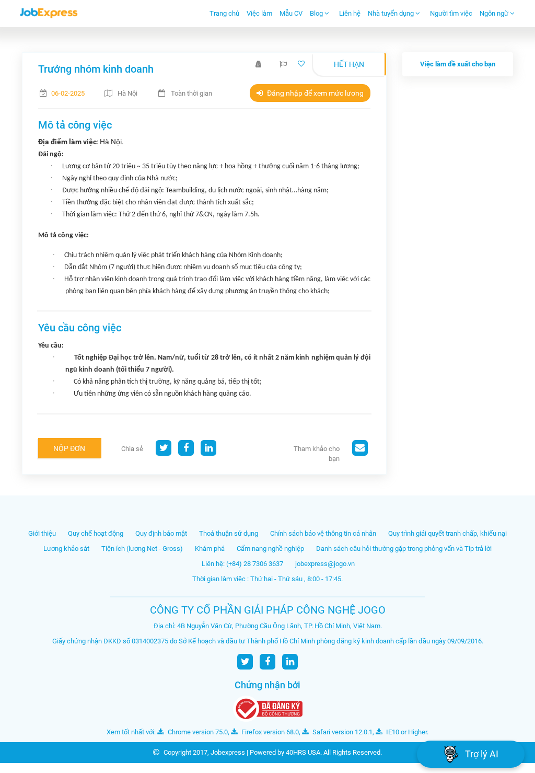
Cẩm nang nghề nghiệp (270, 548)
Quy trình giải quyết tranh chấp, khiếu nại (447, 533)
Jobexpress (228, 752)
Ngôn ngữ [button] (495, 13)
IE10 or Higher (406, 732)
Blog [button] (317, 13)
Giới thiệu (42, 533)
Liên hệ (349, 13)
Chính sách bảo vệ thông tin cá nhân (323, 533)
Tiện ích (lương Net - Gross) (142, 548)
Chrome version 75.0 (197, 732)
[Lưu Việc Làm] (302, 64)
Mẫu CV (291, 13)
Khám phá (210, 548)
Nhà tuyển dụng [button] (391, 13)
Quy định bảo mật (161, 533)
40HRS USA (303, 752)
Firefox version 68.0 (269, 732)
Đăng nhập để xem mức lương (314, 93)
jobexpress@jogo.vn (325, 564)
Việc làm (259, 13)
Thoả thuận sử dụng (228, 533)
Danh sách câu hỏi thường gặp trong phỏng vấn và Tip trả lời (404, 548)
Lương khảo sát (66, 548)
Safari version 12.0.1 (342, 732)
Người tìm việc (451, 13)
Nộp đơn (69, 448)
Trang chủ (224, 13)
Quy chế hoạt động (95, 533)
